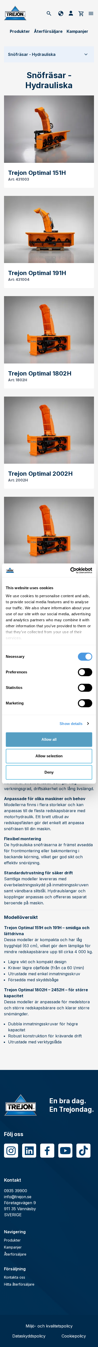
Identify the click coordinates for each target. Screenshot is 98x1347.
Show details (71, 723)
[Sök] (49, 13)
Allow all (49, 739)
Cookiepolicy (74, 1335)
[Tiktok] (83, 1151)
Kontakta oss (14, 1277)
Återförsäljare (48, 31)
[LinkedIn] (29, 1151)
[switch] (85, 672)
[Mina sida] (71, 13)
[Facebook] (47, 1151)
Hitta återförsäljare (19, 1284)
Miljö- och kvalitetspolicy (49, 1325)
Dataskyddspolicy (28, 1335)
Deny (49, 772)
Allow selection (49, 756)
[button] (49, 54)
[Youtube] (65, 1151)
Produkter (20, 31)
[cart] (81, 13)
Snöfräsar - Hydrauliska (32, 54)
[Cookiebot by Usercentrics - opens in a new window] (70, 570)
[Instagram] (11, 1151)
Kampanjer (77, 31)
